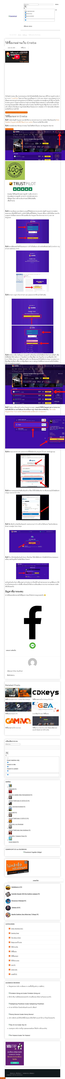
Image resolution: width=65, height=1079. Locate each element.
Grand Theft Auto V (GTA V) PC (19, 818)
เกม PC (13, 965)
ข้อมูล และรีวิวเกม (16, 942)
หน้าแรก (56, 4)
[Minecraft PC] (10, 810)
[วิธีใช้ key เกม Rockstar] (10, 822)
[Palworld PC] (10, 787)
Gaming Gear (15, 933)
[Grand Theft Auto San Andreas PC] (10, 828)
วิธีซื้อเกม (23, 47)
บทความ (30, 26)
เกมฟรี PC (14, 974)
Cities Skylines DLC (17, 928)
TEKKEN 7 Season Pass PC (18, 836)
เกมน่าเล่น (14, 969)
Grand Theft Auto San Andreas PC (20, 830)
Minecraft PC (13, 812)
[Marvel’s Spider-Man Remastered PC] (10, 793)
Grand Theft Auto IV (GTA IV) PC (19, 801)
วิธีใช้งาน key (15, 960)
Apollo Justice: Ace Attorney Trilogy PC (25, 914)
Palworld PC (13, 789)
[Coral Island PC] (10, 840)
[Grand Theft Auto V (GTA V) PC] (10, 816)
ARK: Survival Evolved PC (17, 806)
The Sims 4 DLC (16, 938)
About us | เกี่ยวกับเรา (15, 1073)
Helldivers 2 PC (16, 887)
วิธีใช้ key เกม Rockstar (16, 824)
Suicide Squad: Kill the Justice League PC (25, 894)
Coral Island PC (14, 842)
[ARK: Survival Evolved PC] (10, 804)
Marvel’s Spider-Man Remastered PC (20, 795)
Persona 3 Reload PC (18, 901)
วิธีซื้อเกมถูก (26, 26)
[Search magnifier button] (25, 6)
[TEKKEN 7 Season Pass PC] (10, 834)
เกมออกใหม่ (36, 880)
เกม (56, 9)
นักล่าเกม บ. (11, 675)
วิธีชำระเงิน (14, 947)
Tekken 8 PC (15, 907)
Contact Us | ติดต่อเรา (28, 1073)
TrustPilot (14, 98)
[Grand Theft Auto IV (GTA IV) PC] (10, 798)
